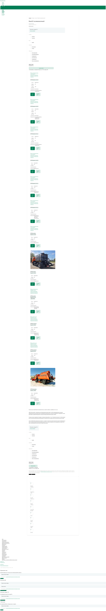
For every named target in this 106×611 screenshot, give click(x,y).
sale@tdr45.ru (32, 65)
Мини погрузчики (4, 586)
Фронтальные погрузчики (6, 577)
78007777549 (32, 64)
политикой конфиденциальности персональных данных (16, 606)
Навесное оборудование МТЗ (6, 585)
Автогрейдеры (4, 581)
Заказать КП (39, 98)
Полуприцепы (4, 584)
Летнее (33, 48)
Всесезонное (34, 473)
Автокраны (4, 579)
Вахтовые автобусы (5, 582)
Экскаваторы (4, 578)
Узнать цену (33, 98)
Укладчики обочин (5, 576)
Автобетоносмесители (5, 575)
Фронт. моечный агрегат (35, 487)
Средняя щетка (34, 59)
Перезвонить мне (3, 591)
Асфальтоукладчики (5, 574)
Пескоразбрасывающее (35, 54)
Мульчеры (3, 587)
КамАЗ (33, 42)
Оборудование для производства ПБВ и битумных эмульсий (11, 588)
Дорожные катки (4, 580)
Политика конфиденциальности (5, 594)
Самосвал (33, 464)
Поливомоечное (34, 482)
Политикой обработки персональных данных (62, 500)
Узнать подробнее (33, 457)
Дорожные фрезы (5, 583)
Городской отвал (34, 57)
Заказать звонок (33, 494)
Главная (30, 18)
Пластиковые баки (34, 479)
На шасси (33, 36)
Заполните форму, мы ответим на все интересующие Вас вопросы (10, 602)
